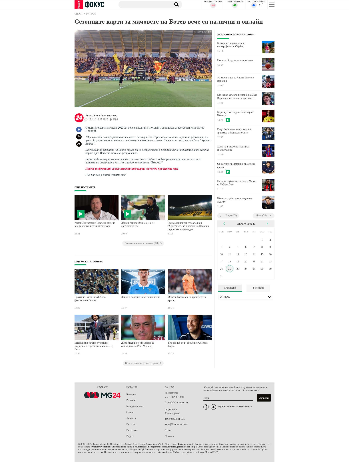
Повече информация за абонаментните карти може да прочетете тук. (131, 168)
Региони (131, 400)
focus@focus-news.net (176, 402)
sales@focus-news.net (176, 424)
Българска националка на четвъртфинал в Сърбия (231, 45)
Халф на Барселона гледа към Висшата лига (233, 148)
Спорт (129, 412)
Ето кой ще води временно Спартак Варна (187, 344)
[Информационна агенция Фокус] (206, 407)
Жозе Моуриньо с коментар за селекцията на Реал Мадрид (137, 344)
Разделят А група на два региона (235, 60)
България (131, 394)
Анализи (131, 418)
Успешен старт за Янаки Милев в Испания (235, 79)
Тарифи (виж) (172, 413)
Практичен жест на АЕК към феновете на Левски (90, 299)
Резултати (258, 287)
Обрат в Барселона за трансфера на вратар (187, 299)
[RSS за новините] (213, 407)
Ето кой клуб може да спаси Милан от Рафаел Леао (236, 183)
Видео (129, 436)
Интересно (132, 430)
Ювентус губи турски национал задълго (234, 200)
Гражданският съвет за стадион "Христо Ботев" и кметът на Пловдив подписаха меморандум (188, 226)
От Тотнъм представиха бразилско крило (236, 166)
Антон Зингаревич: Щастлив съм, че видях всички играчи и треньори (95, 225)
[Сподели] (79, 144)
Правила (169, 436)
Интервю (131, 424)
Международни (134, 406)
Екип (168, 430)
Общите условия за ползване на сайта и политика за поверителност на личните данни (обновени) (143, 446)
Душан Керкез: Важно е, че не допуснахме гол (138, 225)
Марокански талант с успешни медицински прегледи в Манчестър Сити (94, 345)
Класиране (230, 287)
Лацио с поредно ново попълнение (140, 297)
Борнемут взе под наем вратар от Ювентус (235, 114)
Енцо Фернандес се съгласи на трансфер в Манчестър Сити (234, 131)
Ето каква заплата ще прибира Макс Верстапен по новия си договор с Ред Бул (237, 97)
